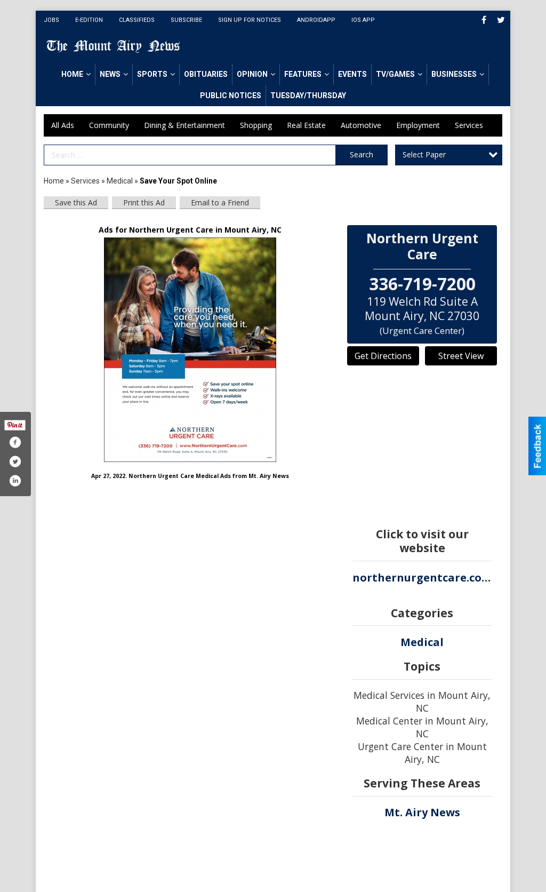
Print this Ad (144, 202)
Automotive (361, 125)
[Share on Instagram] (15, 480)
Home (72, 74)
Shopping (256, 125)
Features (303, 74)
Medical (120, 181)
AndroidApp (316, 20)
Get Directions (383, 356)
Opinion (252, 74)
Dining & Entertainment (184, 125)
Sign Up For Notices (249, 20)
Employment (418, 125)
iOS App (363, 20)
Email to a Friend (220, 202)
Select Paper (424, 154)
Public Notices (230, 95)
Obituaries (206, 74)
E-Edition (89, 20)
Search (361, 154)
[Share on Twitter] (15, 461)
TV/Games (395, 74)
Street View (461, 356)
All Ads (62, 125)
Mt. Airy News (422, 812)
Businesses (454, 74)
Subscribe (186, 20)
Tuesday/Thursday (308, 95)
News (110, 74)
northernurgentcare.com (422, 577)
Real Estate (306, 125)
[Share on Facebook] (15, 442)
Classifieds (137, 20)
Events (352, 74)
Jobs (51, 20)
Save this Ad (76, 202)
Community (109, 125)
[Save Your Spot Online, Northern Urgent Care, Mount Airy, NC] (190, 349)
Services (469, 125)
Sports (152, 74)
